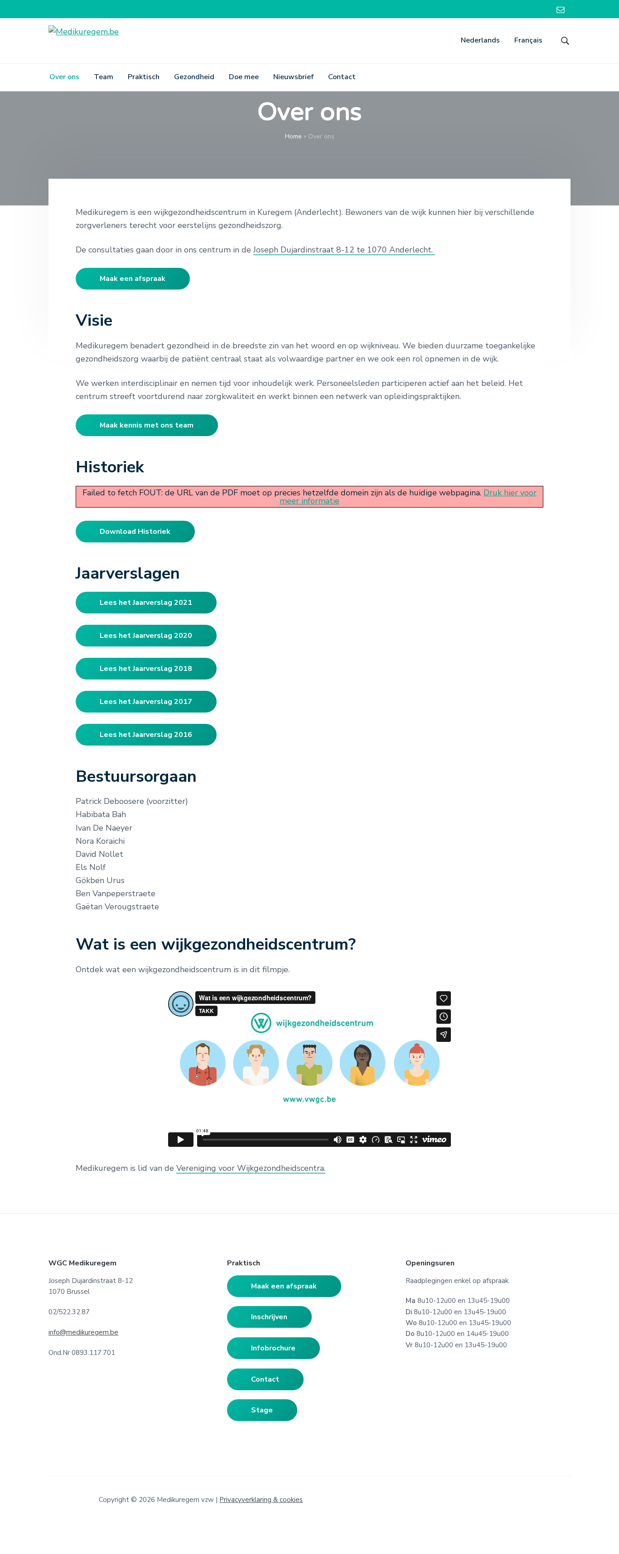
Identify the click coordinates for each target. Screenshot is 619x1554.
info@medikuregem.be (83, 1332)
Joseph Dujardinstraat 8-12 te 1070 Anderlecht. (344, 249)
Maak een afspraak (132, 279)
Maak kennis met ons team (146, 425)
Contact (265, 1379)
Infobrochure (273, 1348)
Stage (262, 1410)
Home (293, 136)
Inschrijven (269, 1317)
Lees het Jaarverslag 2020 (146, 636)
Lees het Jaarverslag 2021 (146, 603)
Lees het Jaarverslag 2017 (146, 702)
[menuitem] (480, 41)
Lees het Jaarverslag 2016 (146, 735)
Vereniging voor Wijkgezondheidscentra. (250, 1168)
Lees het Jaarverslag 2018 (146, 669)
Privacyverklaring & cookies (261, 1499)
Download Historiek (135, 532)
